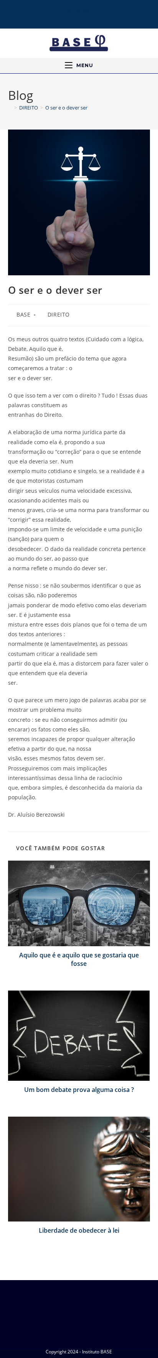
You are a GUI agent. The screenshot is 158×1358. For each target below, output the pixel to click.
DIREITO (59, 314)
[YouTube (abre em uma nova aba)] (83, 17)
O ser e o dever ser (66, 107)
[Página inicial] (10, 107)
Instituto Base (79, 10)
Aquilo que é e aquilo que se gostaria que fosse (79, 959)
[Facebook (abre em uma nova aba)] (63, 17)
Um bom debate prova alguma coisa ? (79, 1089)
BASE (23, 314)
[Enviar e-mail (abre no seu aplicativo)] (94, 17)
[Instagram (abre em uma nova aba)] (72, 17)
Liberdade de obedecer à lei (79, 1230)
